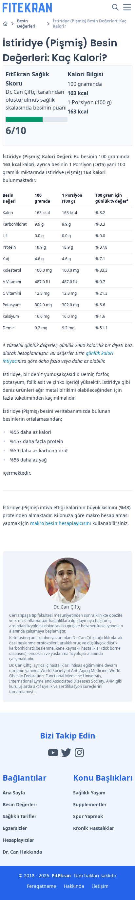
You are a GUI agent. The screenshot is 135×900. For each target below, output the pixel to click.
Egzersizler (15, 828)
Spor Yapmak (88, 816)
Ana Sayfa (14, 792)
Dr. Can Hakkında (22, 852)
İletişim (100, 886)
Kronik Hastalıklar (93, 828)
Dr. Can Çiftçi (21, 91)
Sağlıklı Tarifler (19, 816)
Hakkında (74, 886)
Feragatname (41, 886)
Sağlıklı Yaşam (89, 792)
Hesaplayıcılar (18, 840)
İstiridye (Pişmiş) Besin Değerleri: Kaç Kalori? (89, 23)
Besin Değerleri (26, 23)
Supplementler (89, 804)
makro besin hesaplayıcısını (60, 523)
